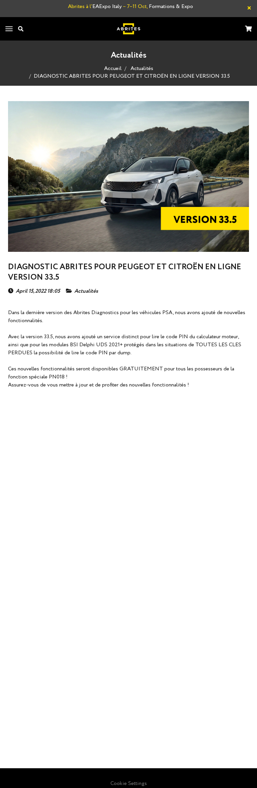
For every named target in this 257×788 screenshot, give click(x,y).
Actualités (142, 68)
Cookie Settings (128, 783)
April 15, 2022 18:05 (38, 291)
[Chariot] (248, 29)
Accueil (112, 68)
